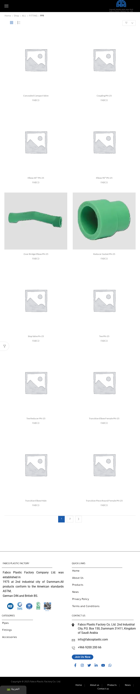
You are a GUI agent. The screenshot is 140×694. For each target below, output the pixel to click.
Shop (16, 16)
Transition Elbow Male (35, 500)
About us (94, 685)
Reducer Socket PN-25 (104, 254)
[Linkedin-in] (96, 665)
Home (8, 16)
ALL (24, 16)
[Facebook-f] (75, 665)
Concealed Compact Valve (35, 95)
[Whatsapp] (109, 665)
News (128, 685)
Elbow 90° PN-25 (104, 177)
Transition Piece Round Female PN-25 (104, 500)
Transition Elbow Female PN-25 (104, 418)
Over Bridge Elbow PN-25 (36, 254)
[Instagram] (82, 665)
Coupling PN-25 (104, 95)
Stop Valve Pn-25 (36, 336)
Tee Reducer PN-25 (35, 418)
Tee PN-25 (104, 336)
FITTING (33, 16)
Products (112, 685)
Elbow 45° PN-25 (36, 177)
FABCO (35, 100)
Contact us (103, 689)
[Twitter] (89, 665)
